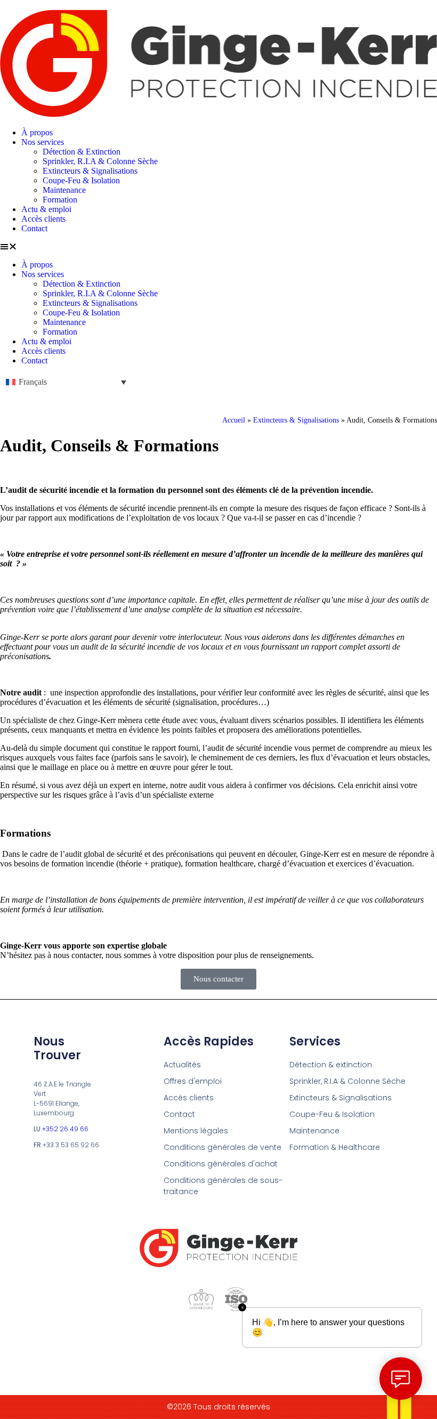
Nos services (42, 142)
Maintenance (64, 189)
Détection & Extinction (81, 151)
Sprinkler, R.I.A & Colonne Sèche (100, 161)
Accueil (233, 420)
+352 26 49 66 (65, 1128)
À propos (37, 132)
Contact (34, 228)
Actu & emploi (46, 209)
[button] (218, 247)
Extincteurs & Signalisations (90, 170)
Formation (60, 199)
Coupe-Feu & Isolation (81, 180)
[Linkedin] (198, 1344)
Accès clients (43, 218)
